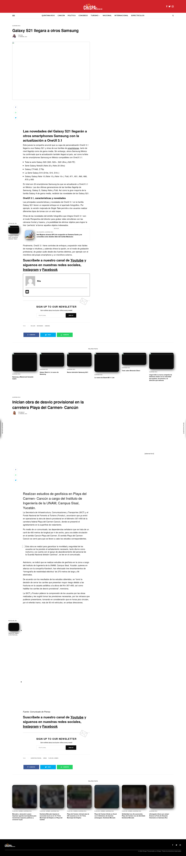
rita (22, 35)
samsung (47, 325)
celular (33, 325)
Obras (45, 758)
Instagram (31, 269)
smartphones (73, 148)
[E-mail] (27, 292)
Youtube (77, 260)
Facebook (50, 269)
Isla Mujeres (40, 232)
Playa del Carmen (53, 758)
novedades (40, 325)
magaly (23, 412)
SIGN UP (71, 315)
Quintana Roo (16, 25)
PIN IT (57, 630)
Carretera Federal (36, 758)
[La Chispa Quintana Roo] (93, 6)
